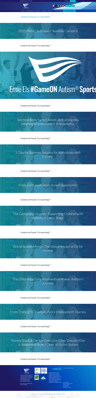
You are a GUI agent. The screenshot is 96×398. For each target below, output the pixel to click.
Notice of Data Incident (70, 5)
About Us (22, 10)
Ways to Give (50, 10)
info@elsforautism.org (67, 387)
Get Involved (43, 10)
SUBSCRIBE (55, 368)
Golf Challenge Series (58, 10)
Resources (37, 10)
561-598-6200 (29, 0)
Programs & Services (30, 10)
